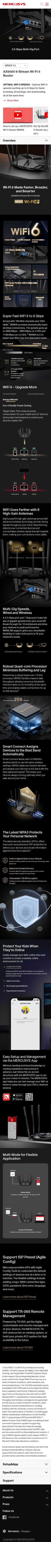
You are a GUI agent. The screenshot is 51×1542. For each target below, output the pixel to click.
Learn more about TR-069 (18, 1347)
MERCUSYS (14, 4)
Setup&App (10, 1464)
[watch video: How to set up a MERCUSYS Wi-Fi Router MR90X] (18, 115)
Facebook (14, 1517)
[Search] (42, 4)
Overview (9, 140)
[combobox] (15, 65)
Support (8, 1480)
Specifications (12, 1472)
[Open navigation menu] (47, 4)
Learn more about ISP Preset (19, 1296)
